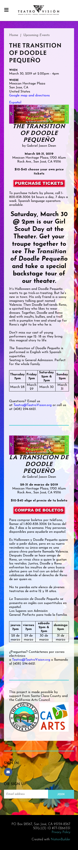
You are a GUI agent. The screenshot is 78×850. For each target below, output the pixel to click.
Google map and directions (29, 95)
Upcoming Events (36, 35)
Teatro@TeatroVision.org (33, 405)
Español (15, 102)
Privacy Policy (61, 832)
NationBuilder (60, 839)
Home (13, 35)
